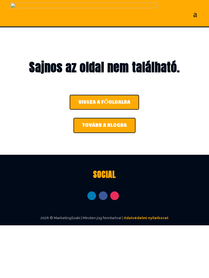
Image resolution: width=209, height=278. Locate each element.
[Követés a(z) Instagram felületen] (114, 195)
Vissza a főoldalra (104, 102)
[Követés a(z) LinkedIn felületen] (91, 195)
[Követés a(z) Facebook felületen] (103, 195)
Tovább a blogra (104, 125)
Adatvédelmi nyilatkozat (146, 218)
